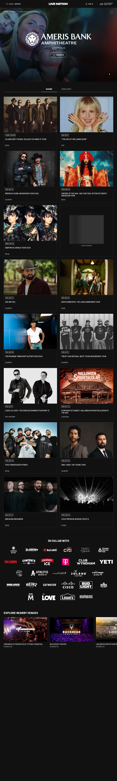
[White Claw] (19, 573)
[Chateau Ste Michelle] (85, 549)
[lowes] (67, 596)
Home (6, 11)
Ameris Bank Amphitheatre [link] (27, 11)
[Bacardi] (50, 549)
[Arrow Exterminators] (32, 549)
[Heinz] (31, 585)
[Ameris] (13, 549)
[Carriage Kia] (98, 573)
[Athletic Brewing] (39, 573)
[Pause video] (109, 74)
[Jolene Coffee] (78, 573)
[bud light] (86, 585)
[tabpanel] (58, 312)
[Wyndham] (86, 561)
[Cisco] (68, 585)
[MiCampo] (10, 561)
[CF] (59, 573)
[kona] (104, 585)
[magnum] (31, 596)
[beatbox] (86, 596)
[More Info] (111, 12)
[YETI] (106, 561)
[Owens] (29, 561)
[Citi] (68, 550)
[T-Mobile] (65, 561)
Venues (13, 11)
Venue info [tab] (66, 89)
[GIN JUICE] (13, 585)
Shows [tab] (49, 89)
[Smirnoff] (47, 561)
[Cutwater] (50, 585)
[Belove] (49, 596)
